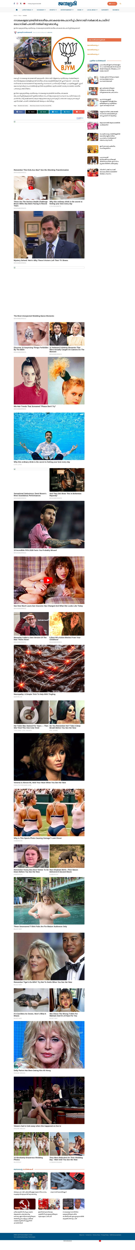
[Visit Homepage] (67, 3)
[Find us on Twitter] (21, 3)
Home (15, 15)
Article (54, 1188)
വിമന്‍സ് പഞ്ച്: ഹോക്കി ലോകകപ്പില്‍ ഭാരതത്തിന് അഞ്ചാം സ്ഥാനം (108, 172)
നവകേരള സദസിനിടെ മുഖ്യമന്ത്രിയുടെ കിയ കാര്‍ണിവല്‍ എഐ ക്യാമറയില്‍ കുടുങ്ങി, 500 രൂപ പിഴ (73, 1215)
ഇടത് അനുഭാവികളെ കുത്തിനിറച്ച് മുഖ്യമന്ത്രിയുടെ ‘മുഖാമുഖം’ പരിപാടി (47, 1214)
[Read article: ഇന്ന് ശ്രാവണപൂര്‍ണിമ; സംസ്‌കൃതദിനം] (92, 149)
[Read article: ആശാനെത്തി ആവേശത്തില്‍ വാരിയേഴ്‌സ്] (92, 126)
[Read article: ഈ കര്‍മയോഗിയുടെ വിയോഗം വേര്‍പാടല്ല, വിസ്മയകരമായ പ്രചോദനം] (92, 91)
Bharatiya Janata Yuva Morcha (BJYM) (40, 106)
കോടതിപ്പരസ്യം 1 (93, 45)
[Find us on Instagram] (17, 3)
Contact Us (88, 1235)
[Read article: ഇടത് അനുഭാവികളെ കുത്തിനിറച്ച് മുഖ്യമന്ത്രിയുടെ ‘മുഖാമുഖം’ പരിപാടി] (49, 1204)
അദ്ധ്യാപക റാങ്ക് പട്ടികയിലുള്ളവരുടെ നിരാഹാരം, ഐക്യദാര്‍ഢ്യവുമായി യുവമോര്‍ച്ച (30, 1193)
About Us (81, 1235)
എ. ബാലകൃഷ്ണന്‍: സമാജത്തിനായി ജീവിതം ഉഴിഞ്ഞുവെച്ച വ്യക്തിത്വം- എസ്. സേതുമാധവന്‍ (108, 102)
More (79, 10)
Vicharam (40, 10)
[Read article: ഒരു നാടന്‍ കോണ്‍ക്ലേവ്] (67, 1181)
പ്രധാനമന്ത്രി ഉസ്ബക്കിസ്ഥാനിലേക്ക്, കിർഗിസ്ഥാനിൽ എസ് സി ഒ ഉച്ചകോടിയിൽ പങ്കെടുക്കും (109, 160)
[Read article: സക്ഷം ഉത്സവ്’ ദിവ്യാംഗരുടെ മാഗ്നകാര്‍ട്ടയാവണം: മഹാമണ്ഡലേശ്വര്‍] (92, 80)
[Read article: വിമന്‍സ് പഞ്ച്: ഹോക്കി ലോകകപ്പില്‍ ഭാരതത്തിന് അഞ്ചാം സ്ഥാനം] (92, 173)
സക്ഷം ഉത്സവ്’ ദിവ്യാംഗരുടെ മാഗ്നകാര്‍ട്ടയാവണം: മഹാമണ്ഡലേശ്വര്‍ (109, 79)
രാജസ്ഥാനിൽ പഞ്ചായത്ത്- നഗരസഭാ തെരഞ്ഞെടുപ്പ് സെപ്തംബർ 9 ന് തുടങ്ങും (109, 114)
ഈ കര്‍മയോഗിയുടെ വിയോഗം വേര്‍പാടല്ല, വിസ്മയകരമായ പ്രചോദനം (109, 90)
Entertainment (66, 10)
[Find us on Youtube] (24, 3)
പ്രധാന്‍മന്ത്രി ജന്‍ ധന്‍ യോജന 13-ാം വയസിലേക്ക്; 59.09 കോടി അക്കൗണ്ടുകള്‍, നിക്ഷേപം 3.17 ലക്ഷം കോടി (110, 68)
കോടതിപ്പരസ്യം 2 (93, 50)
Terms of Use (96, 1235)
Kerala (25, 15)
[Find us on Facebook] (14, 3)
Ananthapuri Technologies (28, 1237)
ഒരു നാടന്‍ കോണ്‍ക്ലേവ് (58, 1192)
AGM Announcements (115, 1235)
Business (116, 10)
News (20, 15)
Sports (52, 10)
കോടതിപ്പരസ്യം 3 (93, 54)
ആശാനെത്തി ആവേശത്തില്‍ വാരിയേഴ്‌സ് (110, 124)
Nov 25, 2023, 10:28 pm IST (40, 32)
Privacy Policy (104, 1235)
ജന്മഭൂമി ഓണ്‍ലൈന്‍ (24, 32)
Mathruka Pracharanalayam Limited (23, 1235)
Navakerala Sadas (23, 106)
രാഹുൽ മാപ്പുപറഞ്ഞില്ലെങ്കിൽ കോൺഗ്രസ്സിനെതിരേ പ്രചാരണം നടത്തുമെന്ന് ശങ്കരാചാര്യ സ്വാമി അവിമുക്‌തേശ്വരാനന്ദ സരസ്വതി (110, 139)
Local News (91, 10)
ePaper (113, 4)
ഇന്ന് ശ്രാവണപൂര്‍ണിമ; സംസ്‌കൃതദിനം (107, 147)
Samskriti (104, 10)
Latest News (26, 10)
